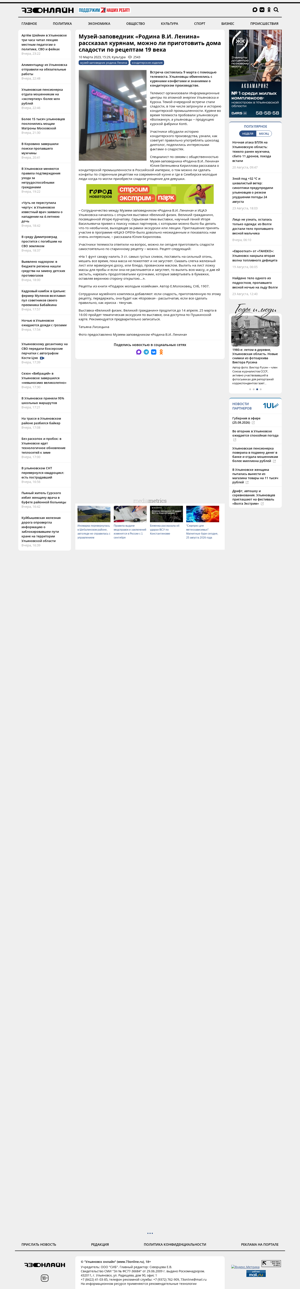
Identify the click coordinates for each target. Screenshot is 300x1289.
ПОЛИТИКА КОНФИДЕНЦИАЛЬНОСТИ (175, 1244)
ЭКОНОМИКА (99, 23)
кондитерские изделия (147, 63)
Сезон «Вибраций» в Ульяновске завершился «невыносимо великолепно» (44, 378)
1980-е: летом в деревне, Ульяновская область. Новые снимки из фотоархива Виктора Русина (255, 356)
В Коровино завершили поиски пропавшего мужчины (40, 148)
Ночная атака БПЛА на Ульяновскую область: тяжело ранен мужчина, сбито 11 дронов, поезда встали (251, 151)
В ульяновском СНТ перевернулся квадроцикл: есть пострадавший (43, 472)
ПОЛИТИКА (62, 23)
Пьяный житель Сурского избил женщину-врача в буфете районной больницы (44, 497)
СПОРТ (199, 23)
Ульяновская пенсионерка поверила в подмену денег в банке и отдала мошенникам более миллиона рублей (255, 454)
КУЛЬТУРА (169, 23)
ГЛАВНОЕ (29, 23)
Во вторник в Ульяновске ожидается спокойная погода (255, 433)
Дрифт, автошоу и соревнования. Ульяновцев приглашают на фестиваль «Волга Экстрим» (253, 497)
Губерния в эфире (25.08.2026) (246, 420)
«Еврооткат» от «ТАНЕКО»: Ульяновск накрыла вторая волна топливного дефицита (254, 255)
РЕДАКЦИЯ (100, 1244)
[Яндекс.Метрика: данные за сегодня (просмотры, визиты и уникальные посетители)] (245, 1267)
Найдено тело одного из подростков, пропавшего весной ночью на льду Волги (255, 282)
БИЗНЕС (227, 23)
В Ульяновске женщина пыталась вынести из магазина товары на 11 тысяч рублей (255, 476)
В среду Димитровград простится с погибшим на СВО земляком (42, 241)
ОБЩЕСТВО (135, 23)
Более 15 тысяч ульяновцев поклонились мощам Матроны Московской (43, 123)
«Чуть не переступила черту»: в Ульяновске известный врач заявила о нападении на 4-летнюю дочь (42, 212)
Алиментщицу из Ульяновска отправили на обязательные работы (44, 69)
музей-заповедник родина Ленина (103, 63)
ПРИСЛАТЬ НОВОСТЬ (39, 1244)
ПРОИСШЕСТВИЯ (264, 23)
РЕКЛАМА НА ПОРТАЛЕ (259, 1244)
